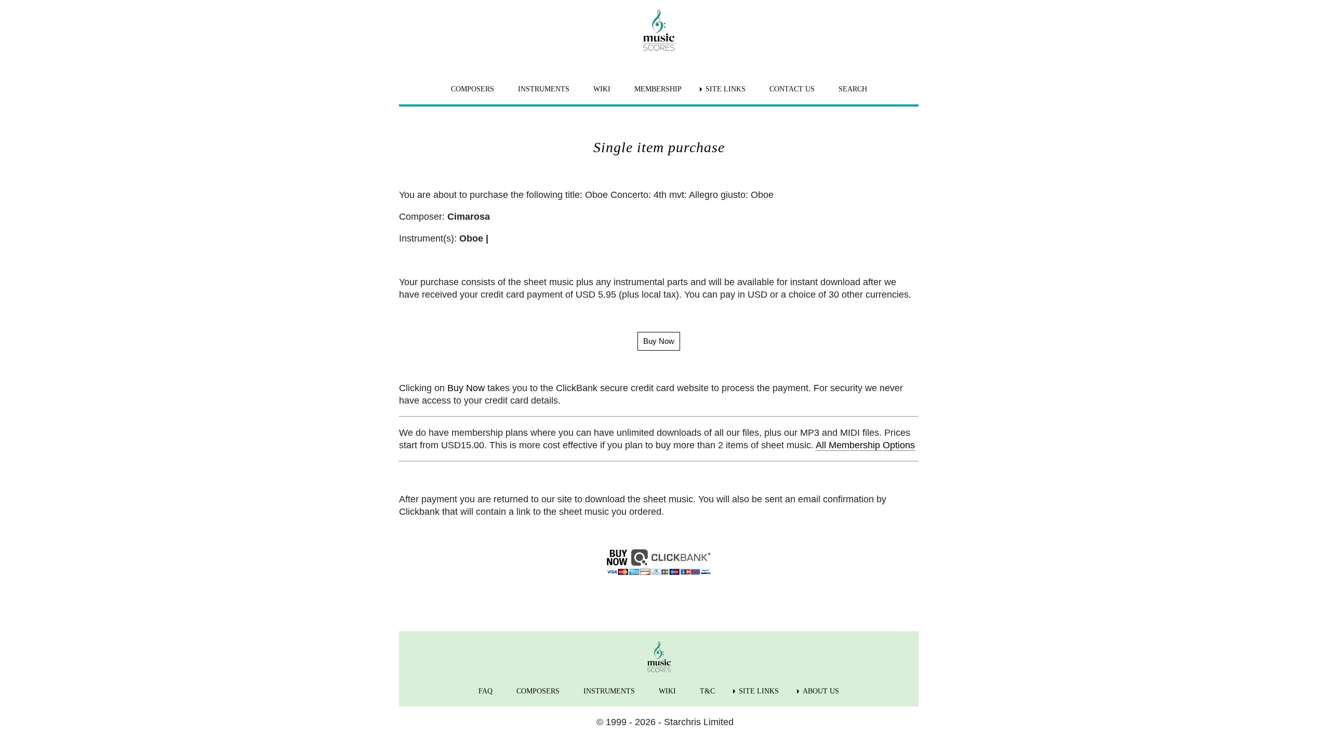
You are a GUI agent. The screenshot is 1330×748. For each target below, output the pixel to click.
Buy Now (466, 388)
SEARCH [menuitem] (853, 89)
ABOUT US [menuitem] (821, 691)
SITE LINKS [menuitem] (726, 89)
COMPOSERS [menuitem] (472, 89)
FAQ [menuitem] (485, 691)
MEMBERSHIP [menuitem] (658, 89)
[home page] (659, 30)
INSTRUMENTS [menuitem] (543, 89)
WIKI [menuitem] (601, 89)
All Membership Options (865, 445)
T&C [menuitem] (707, 691)
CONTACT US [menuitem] (792, 89)
